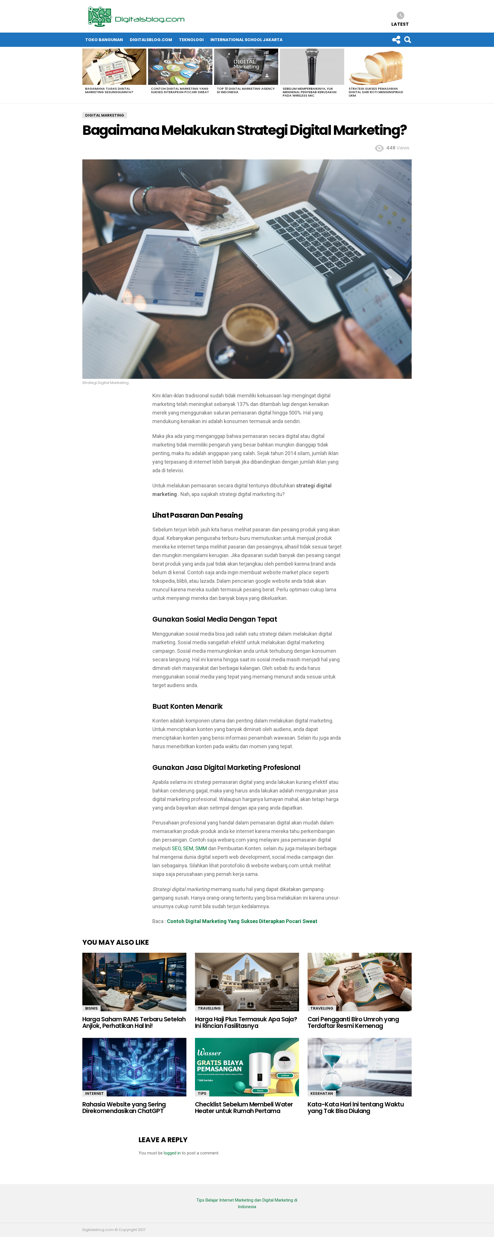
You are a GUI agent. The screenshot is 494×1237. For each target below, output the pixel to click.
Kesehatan (321, 1093)
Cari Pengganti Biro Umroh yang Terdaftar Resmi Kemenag (353, 1022)
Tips (202, 1093)
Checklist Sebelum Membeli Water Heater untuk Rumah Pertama (244, 1107)
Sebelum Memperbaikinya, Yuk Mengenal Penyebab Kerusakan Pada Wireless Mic (309, 92)
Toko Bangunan (104, 40)
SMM (201, 848)
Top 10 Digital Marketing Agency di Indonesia (246, 90)
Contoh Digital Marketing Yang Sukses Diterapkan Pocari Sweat (180, 90)
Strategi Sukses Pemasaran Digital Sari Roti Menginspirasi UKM (376, 92)
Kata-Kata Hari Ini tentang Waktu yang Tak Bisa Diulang (356, 1107)
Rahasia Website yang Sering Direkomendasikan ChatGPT (124, 1107)
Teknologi (191, 40)
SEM (188, 848)
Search (407, 40)
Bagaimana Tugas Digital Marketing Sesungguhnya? (109, 90)
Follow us (396, 40)
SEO (176, 848)
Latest (400, 24)
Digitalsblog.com (151, 40)
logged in (172, 1153)
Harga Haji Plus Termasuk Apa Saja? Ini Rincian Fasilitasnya (246, 1022)
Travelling (209, 1008)
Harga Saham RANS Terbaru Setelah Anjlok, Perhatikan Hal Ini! (134, 1022)
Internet (94, 1093)
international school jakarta (246, 40)
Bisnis (91, 1008)
